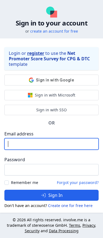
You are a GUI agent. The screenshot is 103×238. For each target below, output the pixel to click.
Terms (74, 225)
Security (32, 230)
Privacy (88, 225)
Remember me (24, 182)
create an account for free (54, 31)
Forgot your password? (78, 182)
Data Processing (64, 230)
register (35, 53)
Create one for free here (70, 205)
